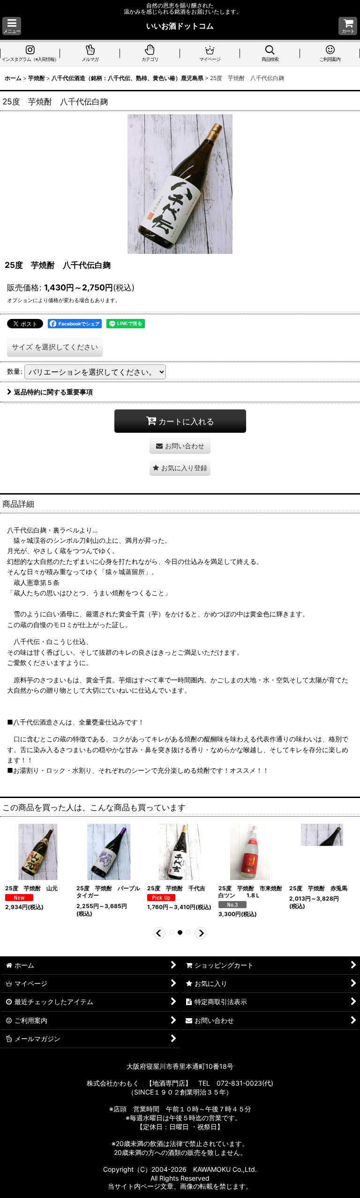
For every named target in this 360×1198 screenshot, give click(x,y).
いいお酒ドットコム (180, 25)
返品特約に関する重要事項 (53, 392)
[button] (11, 26)
